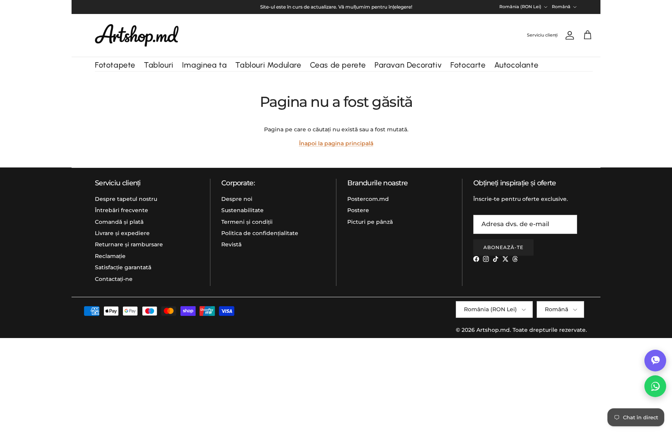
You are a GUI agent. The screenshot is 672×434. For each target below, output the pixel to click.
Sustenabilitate (242, 210)
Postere (358, 210)
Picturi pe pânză (370, 221)
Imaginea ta (204, 65)
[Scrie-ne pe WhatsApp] (655, 386)
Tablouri (158, 65)
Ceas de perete (338, 65)
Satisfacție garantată (123, 267)
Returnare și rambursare (129, 244)
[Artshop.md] (136, 35)
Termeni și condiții (247, 221)
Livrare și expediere (122, 233)
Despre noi (236, 198)
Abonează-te (503, 247)
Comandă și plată (119, 221)
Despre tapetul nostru (126, 198)
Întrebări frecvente (121, 210)
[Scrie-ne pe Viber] (655, 360)
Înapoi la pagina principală (336, 143)
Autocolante (516, 65)
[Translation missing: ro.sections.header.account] (568, 35)
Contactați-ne (114, 278)
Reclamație (110, 256)
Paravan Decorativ (408, 65)
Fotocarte (467, 65)
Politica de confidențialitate (259, 233)
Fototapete (115, 65)
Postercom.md (368, 198)
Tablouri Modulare (268, 65)
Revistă (231, 244)
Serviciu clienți (542, 35)
